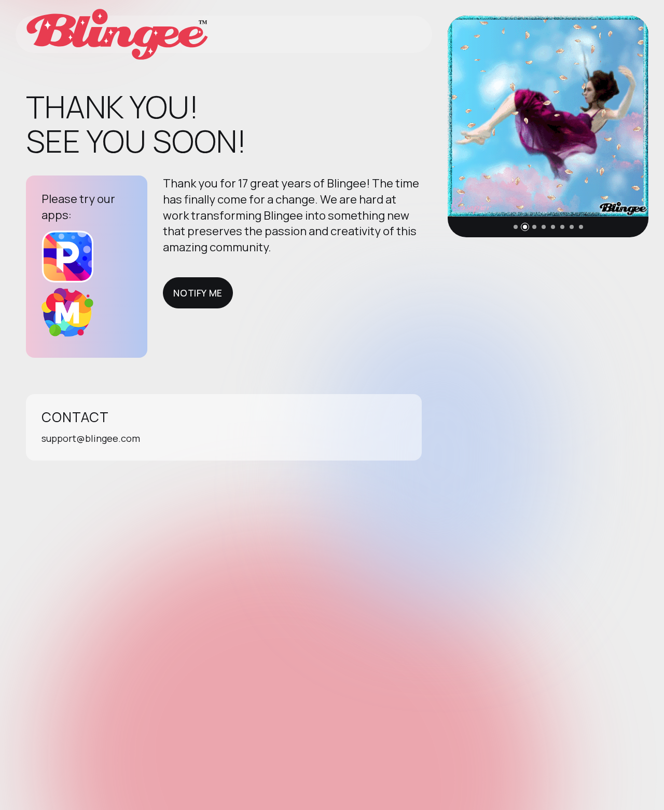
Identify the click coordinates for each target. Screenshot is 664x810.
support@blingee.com (91, 438)
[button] (516, 227)
